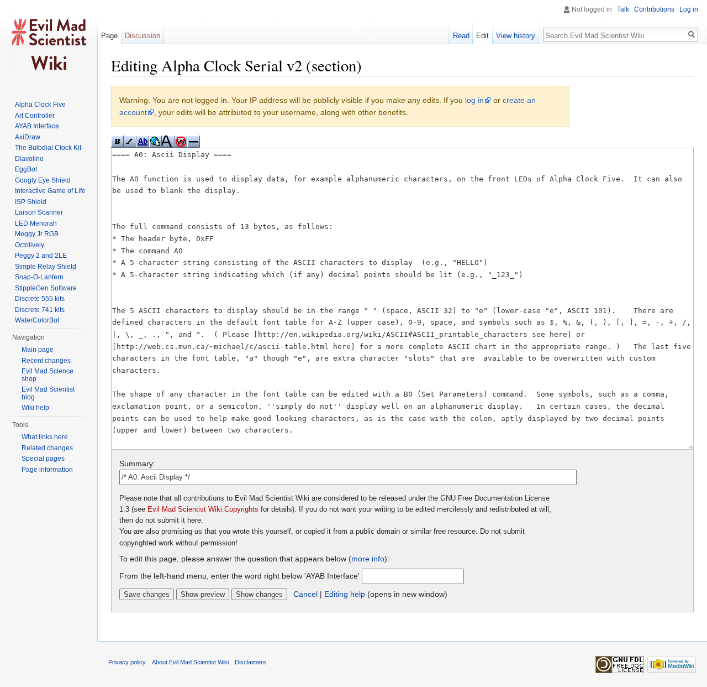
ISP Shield (30, 202)
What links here (45, 437)
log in (474, 100)
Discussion (142, 36)
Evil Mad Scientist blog (48, 393)
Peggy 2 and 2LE (41, 255)
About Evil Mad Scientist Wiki (190, 662)
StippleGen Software (46, 288)
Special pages (43, 458)
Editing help (344, 594)
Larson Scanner (39, 212)
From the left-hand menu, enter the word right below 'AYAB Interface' (239, 575)
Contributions (654, 9)
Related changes (47, 448)
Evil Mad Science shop (47, 375)
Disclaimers (250, 662)
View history (515, 36)
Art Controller (35, 115)
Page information (47, 469)
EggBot (26, 169)
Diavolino (29, 159)
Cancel (305, 594)
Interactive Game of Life (50, 191)
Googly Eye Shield (43, 180)
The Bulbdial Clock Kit (48, 148)
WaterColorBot (37, 320)
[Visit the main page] (48, 44)
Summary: (137, 463)
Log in (688, 9)
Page (109, 36)
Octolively (29, 245)
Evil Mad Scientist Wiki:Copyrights (202, 509)
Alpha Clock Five (40, 104)
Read (461, 36)
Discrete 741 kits (40, 310)
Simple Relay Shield (45, 266)
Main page (38, 349)
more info (367, 558)
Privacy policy (127, 662)
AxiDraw (27, 137)
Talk (623, 9)
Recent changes (46, 361)
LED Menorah (36, 223)
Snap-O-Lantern (39, 277)
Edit (482, 36)
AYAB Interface (37, 126)
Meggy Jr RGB (37, 234)
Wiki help (35, 408)
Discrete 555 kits (40, 299)
